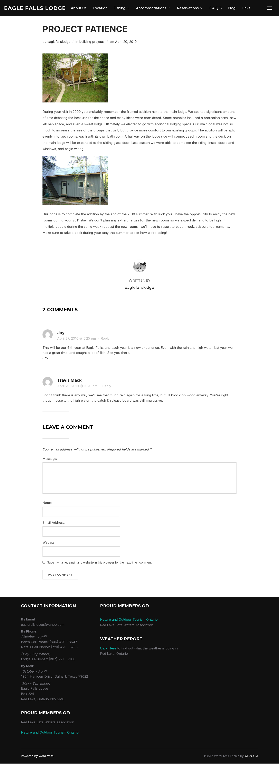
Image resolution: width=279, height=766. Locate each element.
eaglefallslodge (58, 42)
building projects (92, 42)
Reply (105, 338)
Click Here (108, 648)
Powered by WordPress (37, 756)
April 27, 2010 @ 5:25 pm (77, 338)
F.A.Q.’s (215, 8)
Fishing (119, 8)
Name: (47, 503)
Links (246, 8)
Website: (48, 542)
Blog (231, 8)
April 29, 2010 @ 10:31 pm (77, 386)
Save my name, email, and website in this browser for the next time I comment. (99, 562)
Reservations (188, 8)
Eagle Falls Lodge (35, 8)
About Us (79, 8)
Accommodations (151, 8)
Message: (49, 459)
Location (100, 8)
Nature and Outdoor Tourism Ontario (50, 732)
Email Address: (53, 522)
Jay (61, 332)
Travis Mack (69, 380)
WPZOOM (251, 756)
